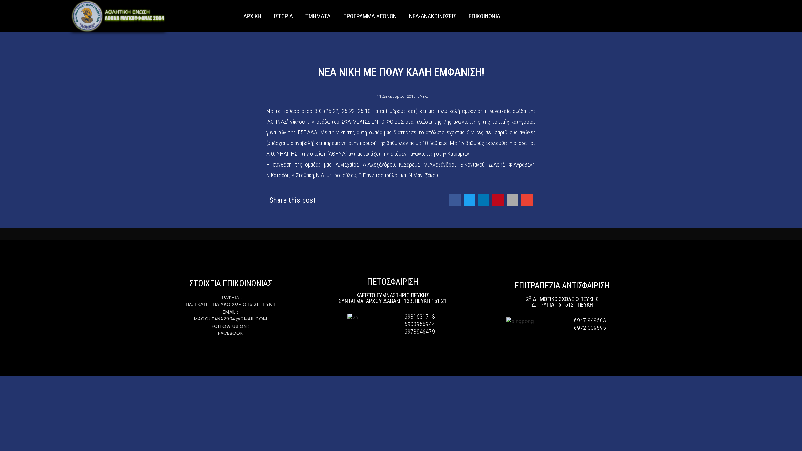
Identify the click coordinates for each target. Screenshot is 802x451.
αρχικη (252, 16)
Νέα (424, 96)
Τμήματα (318, 16)
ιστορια (283, 16)
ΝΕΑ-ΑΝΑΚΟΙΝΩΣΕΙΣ (432, 16)
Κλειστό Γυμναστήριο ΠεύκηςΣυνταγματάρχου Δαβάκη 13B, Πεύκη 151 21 (393, 298)
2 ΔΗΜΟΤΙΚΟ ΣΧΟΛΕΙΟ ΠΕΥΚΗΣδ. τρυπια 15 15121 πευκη (562, 302)
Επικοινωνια (484, 16)
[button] (795, 16)
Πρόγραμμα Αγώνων (370, 16)
